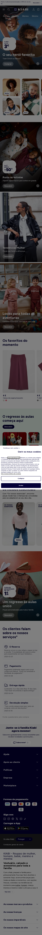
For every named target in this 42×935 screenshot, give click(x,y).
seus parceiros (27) (14, 458)
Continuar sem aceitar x (11, 448)
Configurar (21, 478)
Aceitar (21, 485)
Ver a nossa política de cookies (11, 474)
